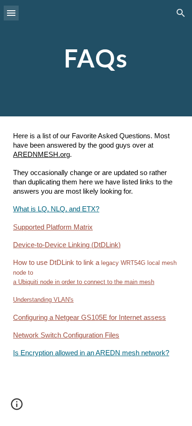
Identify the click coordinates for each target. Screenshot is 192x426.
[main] (96, 58)
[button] (11, 13)
